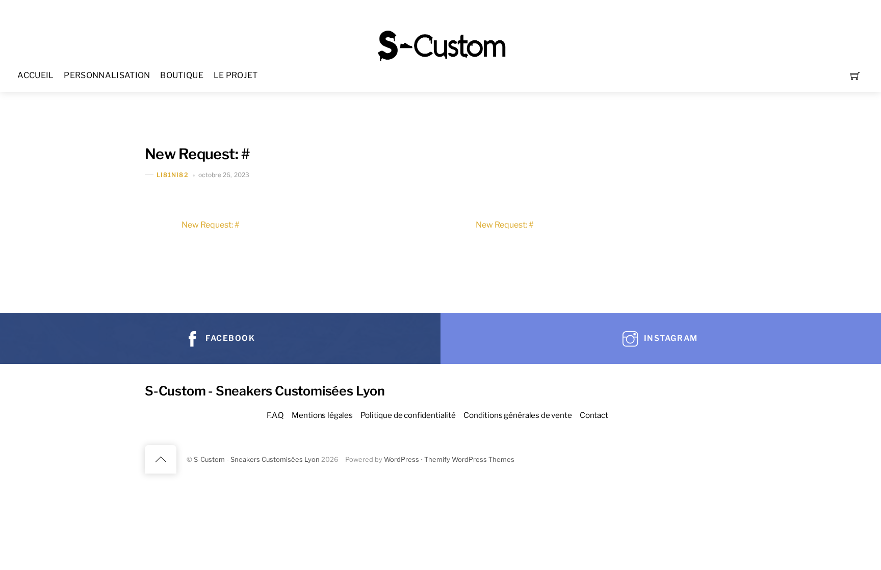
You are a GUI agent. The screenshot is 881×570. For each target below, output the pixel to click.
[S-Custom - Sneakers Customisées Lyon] (441, 45)
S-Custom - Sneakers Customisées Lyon (257, 459)
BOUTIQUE (181, 75)
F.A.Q (275, 415)
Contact (594, 415)
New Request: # (197, 154)
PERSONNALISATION (107, 75)
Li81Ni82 (173, 175)
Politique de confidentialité (408, 415)
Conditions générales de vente (517, 415)
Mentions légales (322, 415)
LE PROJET (236, 75)
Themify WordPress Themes (469, 459)
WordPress (401, 459)
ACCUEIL (35, 75)
